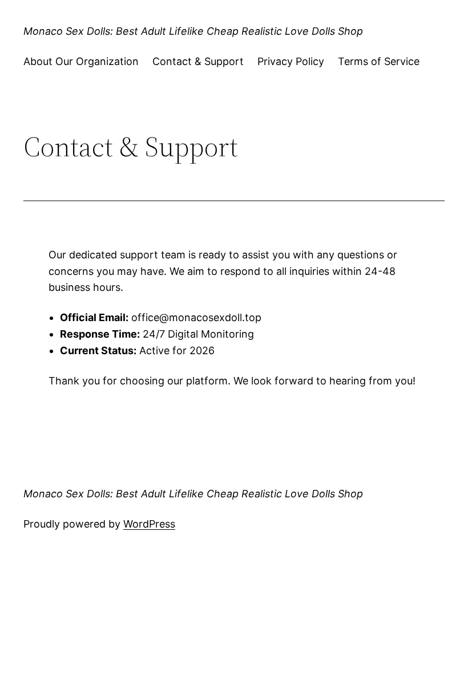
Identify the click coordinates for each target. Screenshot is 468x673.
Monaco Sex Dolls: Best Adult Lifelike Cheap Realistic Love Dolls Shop (193, 31)
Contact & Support (198, 61)
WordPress (149, 524)
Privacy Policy (290, 61)
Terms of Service (378, 61)
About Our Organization (81, 61)
